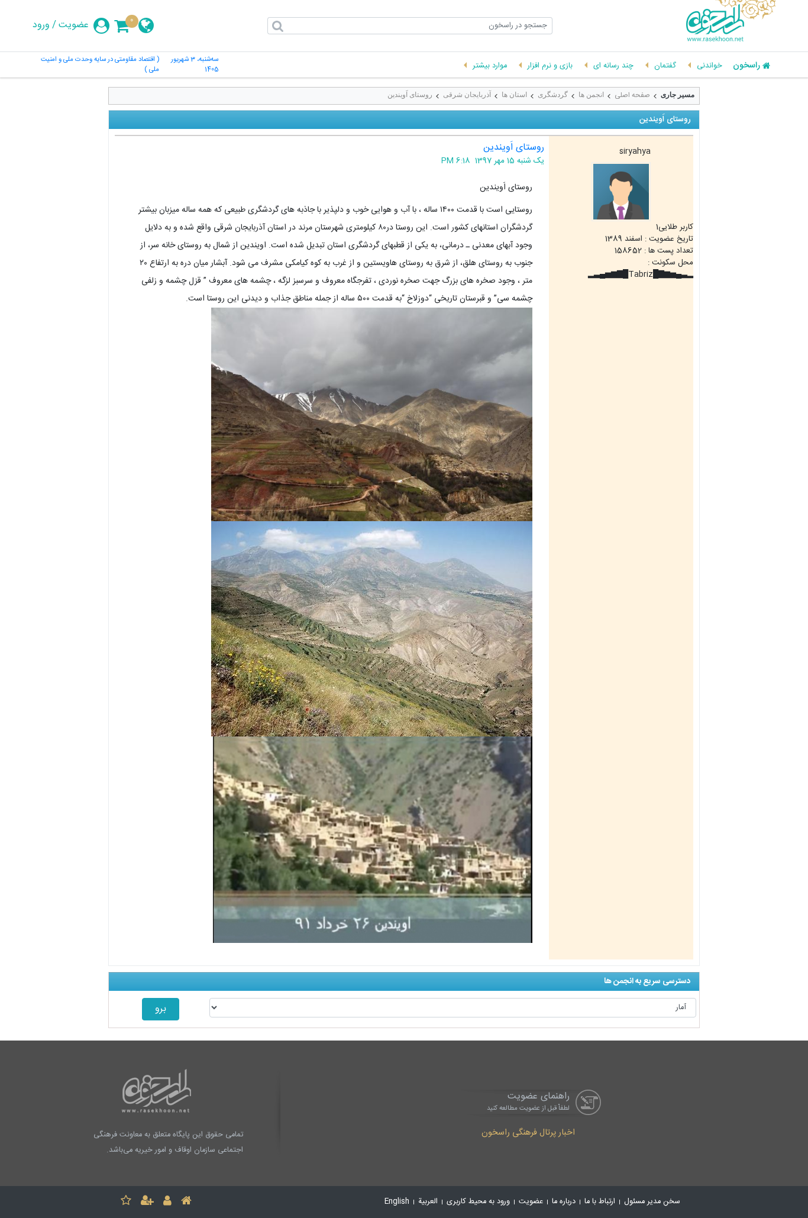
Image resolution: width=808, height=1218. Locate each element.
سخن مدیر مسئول (652, 1202)
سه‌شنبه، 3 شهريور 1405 (194, 65)
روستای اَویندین (409, 95)
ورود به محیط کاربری (478, 1202)
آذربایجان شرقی (467, 95)
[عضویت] (147, 1202)
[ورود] (167, 1202)
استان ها (514, 95)
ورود (41, 25)
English (396, 1202)
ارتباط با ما (599, 1202)
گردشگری (553, 95)
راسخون (746, 66)
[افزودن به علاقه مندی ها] (126, 1202)
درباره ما (564, 1202)
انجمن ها (591, 95)
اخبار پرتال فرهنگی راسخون (528, 1133)
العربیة (428, 1202)
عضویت (74, 25)
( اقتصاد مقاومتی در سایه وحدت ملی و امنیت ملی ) (100, 65)
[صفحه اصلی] (186, 1202)
